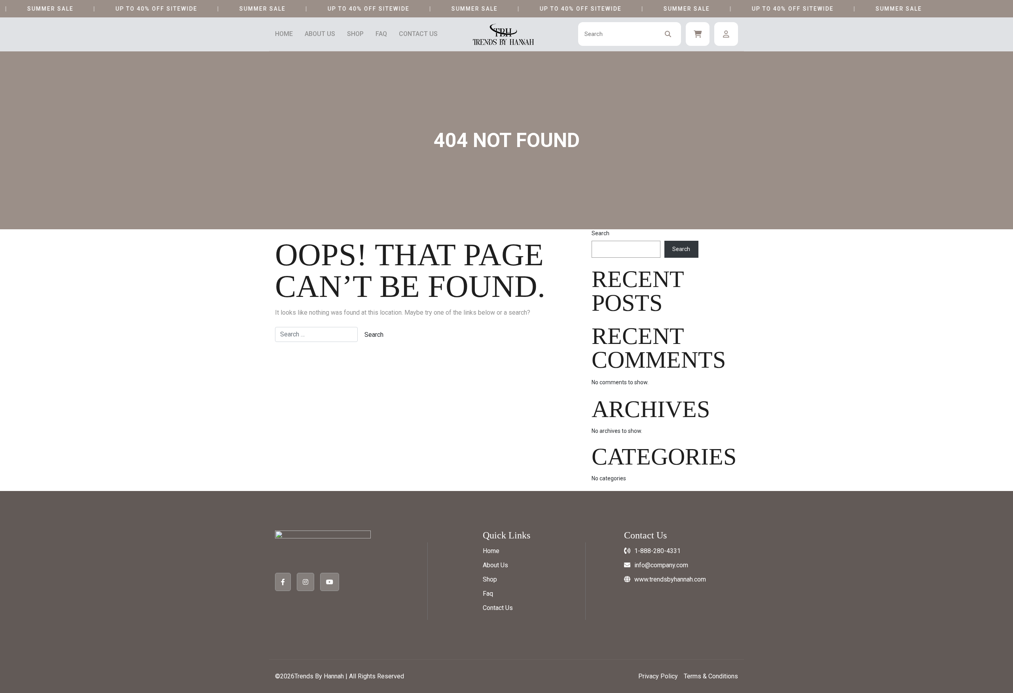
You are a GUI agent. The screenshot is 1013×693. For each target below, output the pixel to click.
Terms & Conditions (711, 676)
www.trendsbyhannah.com (670, 579)
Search (600, 233)
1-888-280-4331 (657, 551)
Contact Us (418, 34)
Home (284, 34)
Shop (355, 34)
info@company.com (661, 565)
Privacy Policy (658, 676)
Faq (381, 34)
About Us (320, 34)
